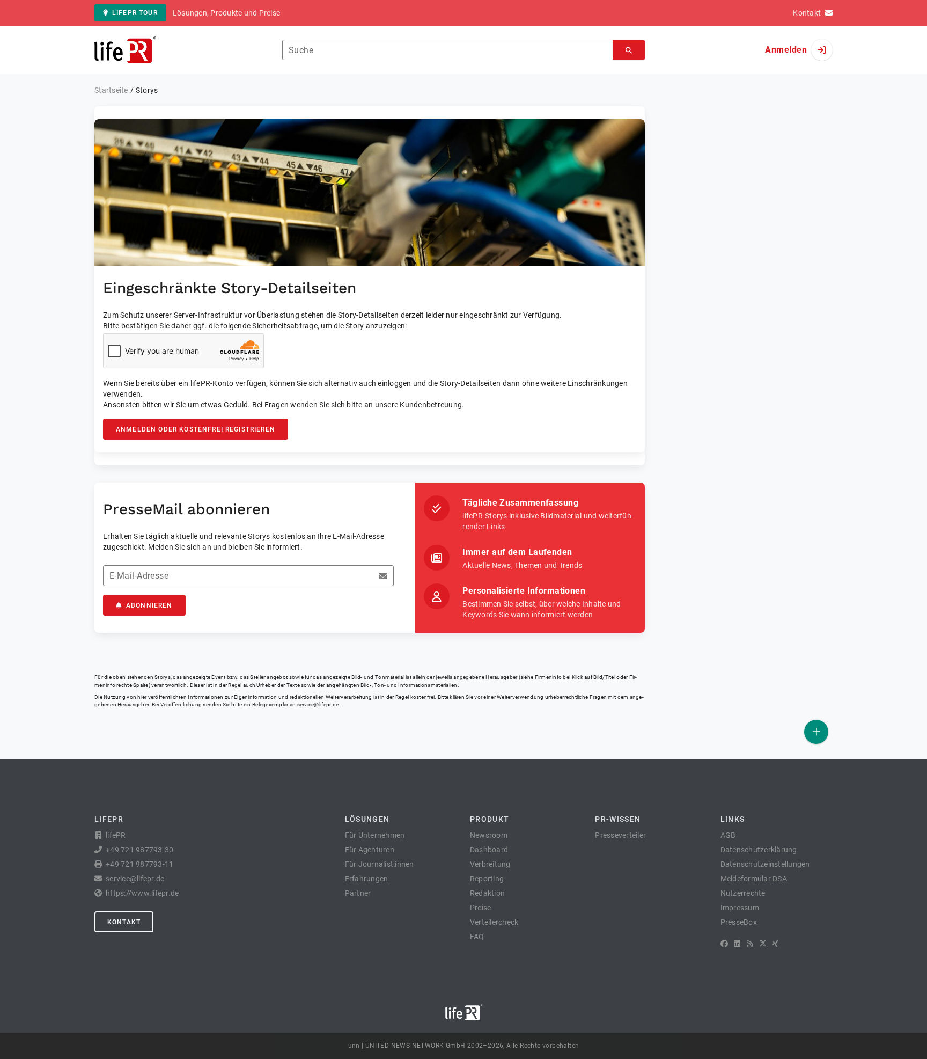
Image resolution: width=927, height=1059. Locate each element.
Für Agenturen (369, 849)
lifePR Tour (135, 13)
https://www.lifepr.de (142, 893)
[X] (763, 943)
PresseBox (738, 922)
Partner (358, 893)
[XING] (775, 943)
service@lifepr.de (318, 704)
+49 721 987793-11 (139, 864)
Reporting (487, 878)
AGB (728, 835)
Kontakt (124, 922)
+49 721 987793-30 (139, 849)
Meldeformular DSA (753, 878)
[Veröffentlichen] (816, 732)
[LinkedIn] (737, 943)
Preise (480, 907)
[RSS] (750, 943)
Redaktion (487, 893)
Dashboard (489, 849)
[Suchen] (629, 50)
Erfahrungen (366, 878)
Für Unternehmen (375, 835)
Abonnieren (149, 605)
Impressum (739, 907)
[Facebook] (724, 943)
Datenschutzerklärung (758, 849)
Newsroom (488, 835)
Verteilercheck (494, 922)
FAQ (477, 936)
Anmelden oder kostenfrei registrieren (195, 429)
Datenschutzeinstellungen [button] (765, 864)
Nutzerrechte (743, 893)
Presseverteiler (620, 835)
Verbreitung (490, 864)
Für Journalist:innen (379, 864)
